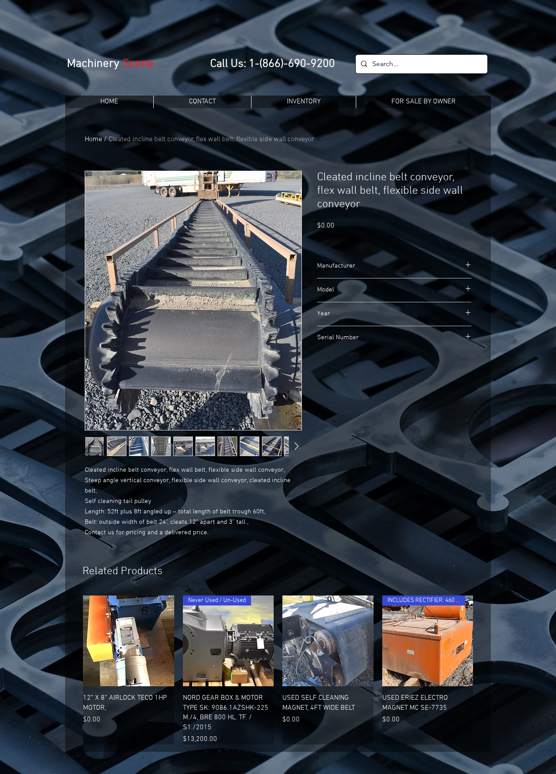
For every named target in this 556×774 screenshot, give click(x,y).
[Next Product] (485, 670)
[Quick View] (128, 641)
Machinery (94, 64)
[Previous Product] (70, 670)
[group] (278, 670)
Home (93, 139)
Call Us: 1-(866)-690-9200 (272, 64)
